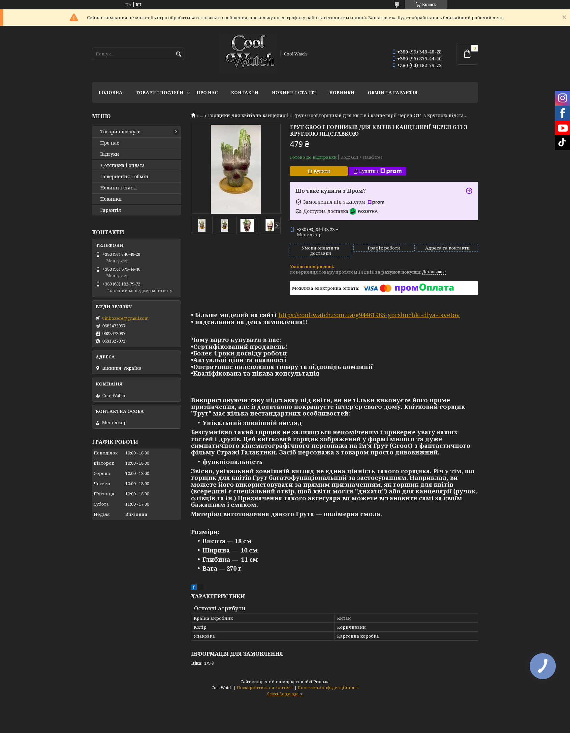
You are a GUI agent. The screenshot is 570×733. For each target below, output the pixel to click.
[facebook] (194, 588)
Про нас (207, 92)
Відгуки (109, 154)
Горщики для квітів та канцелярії (248, 115)
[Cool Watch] (248, 54)
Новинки (342, 92)
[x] (201, 588)
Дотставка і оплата (122, 165)
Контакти (245, 92)
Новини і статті (294, 92)
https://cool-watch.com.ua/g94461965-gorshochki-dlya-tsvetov (369, 315)
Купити (322, 171)
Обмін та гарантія (393, 92)
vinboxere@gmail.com (125, 318)
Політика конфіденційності (328, 687)
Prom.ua (321, 681)
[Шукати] (178, 54)
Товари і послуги (159, 92)
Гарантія (110, 210)
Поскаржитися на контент (265, 687)
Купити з (369, 171)
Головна (110, 92)
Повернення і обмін (124, 177)
